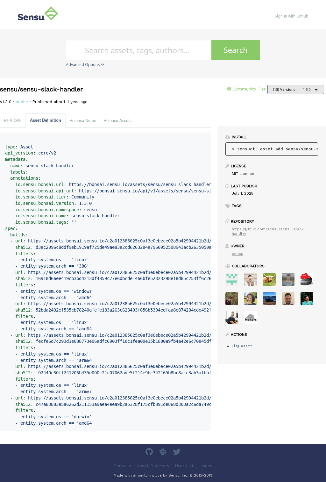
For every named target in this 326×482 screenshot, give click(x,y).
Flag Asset (242, 346)
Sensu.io (122, 465)
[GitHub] (150, 452)
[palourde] (234, 320)
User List (184, 465)
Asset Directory (153, 465)
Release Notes (82, 120)
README (13, 120)
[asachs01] (253, 281)
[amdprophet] (234, 301)
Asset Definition (45, 120)
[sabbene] (271, 301)
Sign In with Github (291, 16)
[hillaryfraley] (253, 301)
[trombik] (253, 320)
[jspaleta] (309, 281)
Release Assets (117, 120)
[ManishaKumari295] (234, 281)
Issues (205, 465)
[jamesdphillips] (309, 301)
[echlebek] (271, 281)
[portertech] (290, 281)
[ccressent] (290, 301)
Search (236, 50)
